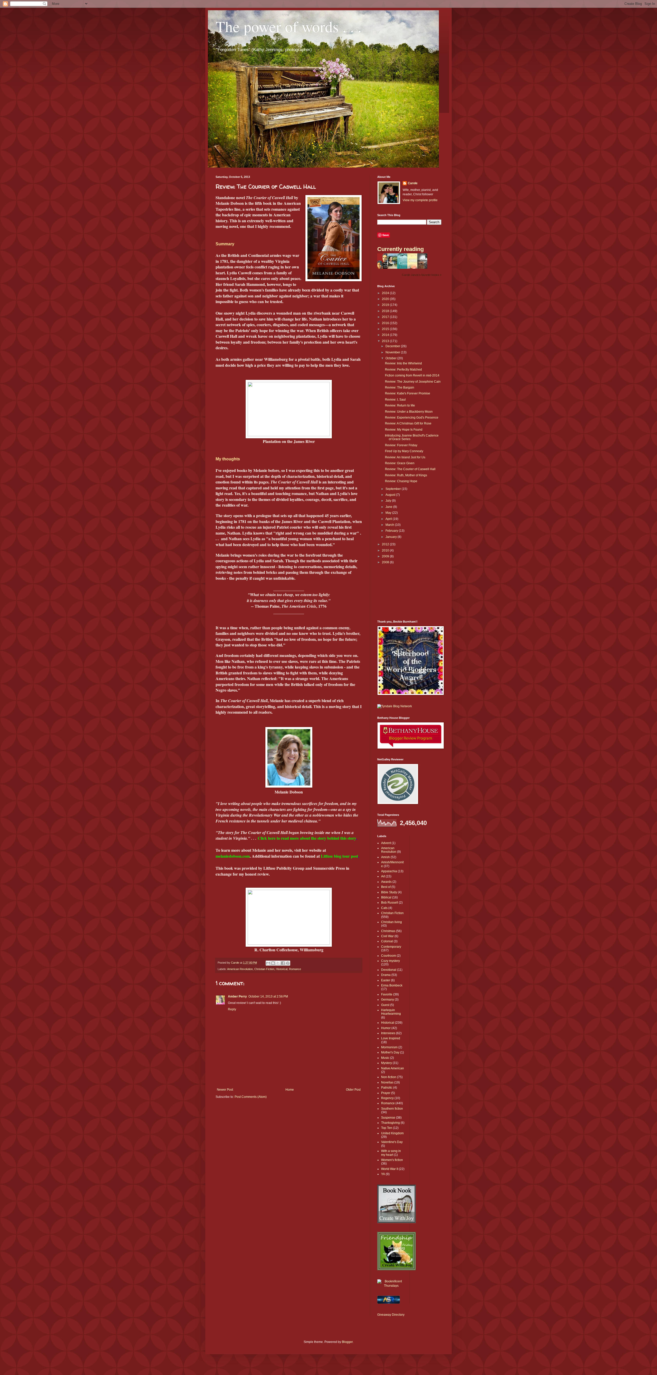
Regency (387, 1098)
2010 (386, 550)
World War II (389, 1169)
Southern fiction (392, 1108)
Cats (384, 908)
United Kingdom (392, 1133)
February (392, 530)
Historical (281, 969)
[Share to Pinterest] (287, 963)
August (390, 495)
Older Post (353, 1089)
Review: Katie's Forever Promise (407, 393)
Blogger (347, 1342)
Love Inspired (390, 1038)
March (390, 525)
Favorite (386, 994)
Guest (385, 1005)
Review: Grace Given (399, 463)
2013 (386, 341)
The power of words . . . (289, 26)
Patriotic (386, 1087)
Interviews (388, 1033)
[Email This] (268, 963)
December (393, 346)
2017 (386, 317)
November (393, 352)
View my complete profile (420, 200)
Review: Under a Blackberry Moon (409, 411)
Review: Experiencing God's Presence (411, 417)
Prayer (385, 1093)
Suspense (388, 1117)
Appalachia (389, 871)
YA (383, 1174)
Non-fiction (388, 1077)
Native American (392, 1068)
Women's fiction (392, 1160)
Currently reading (400, 249)
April (389, 519)
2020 (386, 299)
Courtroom (388, 955)
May (388, 513)
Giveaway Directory (390, 1314)
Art (383, 876)
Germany (387, 999)
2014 (386, 335)
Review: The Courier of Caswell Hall (410, 469)
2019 (386, 305)
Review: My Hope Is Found (403, 429)
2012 (386, 544)
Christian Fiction (264, 969)
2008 (386, 562)
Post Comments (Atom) (251, 1097)
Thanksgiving (390, 1123)
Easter (385, 980)
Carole (413, 183)
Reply (232, 1009)
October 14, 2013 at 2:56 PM (268, 996)
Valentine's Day (392, 1142)
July (388, 500)
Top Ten (386, 1128)
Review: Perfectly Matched (403, 369)
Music (385, 1058)
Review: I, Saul (395, 399)
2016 (386, 323)
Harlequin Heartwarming (391, 1011)
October (391, 358)
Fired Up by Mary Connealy (404, 451)
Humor (386, 1028)
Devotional (388, 970)
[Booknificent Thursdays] (391, 1285)
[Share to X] (278, 963)
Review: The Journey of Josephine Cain (413, 381)
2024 (386, 293)
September (393, 489)
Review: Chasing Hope (401, 481)
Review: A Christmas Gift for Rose (408, 423)
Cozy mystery (390, 961)
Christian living (391, 922)
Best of (386, 887)
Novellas (387, 1082)
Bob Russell (389, 902)
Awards (386, 882)
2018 (386, 311)
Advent (386, 843)
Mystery (386, 1063)
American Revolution (240, 969)
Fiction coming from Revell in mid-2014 (412, 375)
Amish (385, 857)
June (389, 507)
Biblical (386, 897)
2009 (386, 556)
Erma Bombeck (391, 985)
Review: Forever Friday (401, 445)
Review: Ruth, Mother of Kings (406, 475)
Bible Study (389, 892)
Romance (295, 969)
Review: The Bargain (399, 387)
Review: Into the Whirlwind (403, 363)
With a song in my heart (391, 1152)
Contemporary (391, 946)
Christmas (388, 931)
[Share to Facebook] (282, 963)
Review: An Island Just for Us (405, 457)
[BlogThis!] (273, 963)
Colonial (387, 941)
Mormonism (389, 1047)
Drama (386, 975)
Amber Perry (237, 996)
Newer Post (225, 1089)
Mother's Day (390, 1052)
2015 (386, 329)
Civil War (387, 936)
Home (289, 1089)
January (391, 537)
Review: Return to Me (400, 405)
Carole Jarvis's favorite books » (421, 274)
